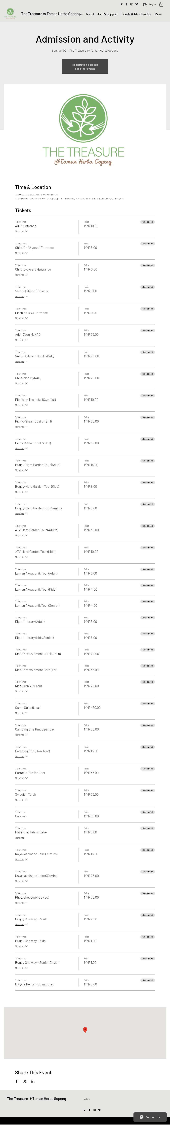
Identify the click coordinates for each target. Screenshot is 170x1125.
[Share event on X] (24, 1081)
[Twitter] (136, 4)
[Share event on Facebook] (16, 1081)
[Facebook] (126, 4)
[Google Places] (121, 4)
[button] (161, 4)
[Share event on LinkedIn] (33, 1081)
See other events (85, 68)
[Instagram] (131, 4)
